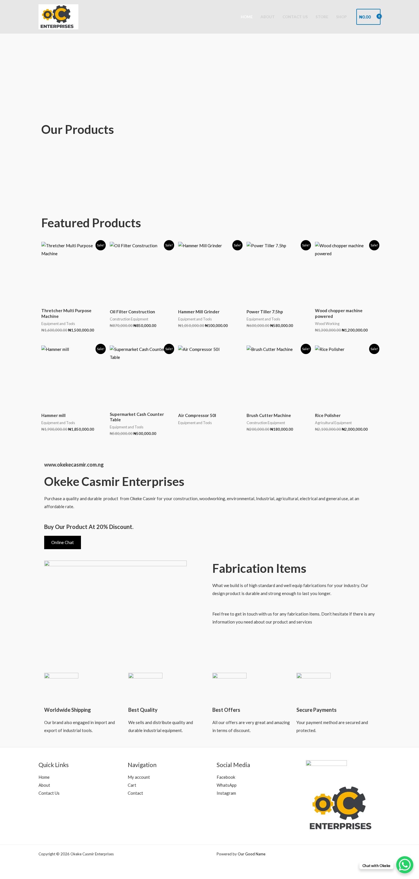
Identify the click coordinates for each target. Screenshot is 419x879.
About (268, 17)
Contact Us (295, 17)
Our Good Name (251, 854)
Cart (132, 785)
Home (247, 17)
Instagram (226, 793)
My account (139, 777)
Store (322, 17)
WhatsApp (227, 785)
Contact (135, 793)
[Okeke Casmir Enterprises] (58, 16)
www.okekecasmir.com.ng (74, 464)
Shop (341, 17)
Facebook (226, 777)
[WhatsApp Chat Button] (404, 864)
